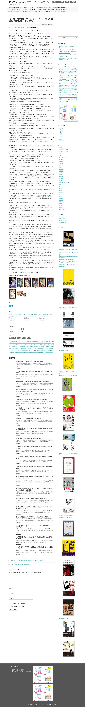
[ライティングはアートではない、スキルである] (68, 454)
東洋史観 (61, 176)
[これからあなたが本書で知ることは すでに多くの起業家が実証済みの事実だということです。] (63, 350)
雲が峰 (47, 350)
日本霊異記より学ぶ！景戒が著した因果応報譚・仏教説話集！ (33, 381)
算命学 (60, 188)
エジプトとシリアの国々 (40, 341)
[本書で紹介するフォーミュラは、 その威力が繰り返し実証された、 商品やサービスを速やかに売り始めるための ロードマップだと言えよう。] (68, 451)
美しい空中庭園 (32, 350)
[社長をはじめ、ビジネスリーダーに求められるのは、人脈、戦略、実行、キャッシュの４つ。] (68, 557)
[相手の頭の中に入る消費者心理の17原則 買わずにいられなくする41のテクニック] (68, 328)
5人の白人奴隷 (13, 341)
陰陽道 (60, 202)
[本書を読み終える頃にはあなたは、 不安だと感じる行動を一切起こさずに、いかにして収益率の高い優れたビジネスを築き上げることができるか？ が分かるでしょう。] (66, 259)
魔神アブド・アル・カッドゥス (22, 352)
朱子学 (60, 174)
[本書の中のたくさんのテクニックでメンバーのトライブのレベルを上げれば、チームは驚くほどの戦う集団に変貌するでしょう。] (68, 247)
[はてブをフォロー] (62, 2)
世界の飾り (23, 346)
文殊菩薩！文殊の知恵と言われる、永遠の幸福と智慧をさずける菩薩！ (28, 560)
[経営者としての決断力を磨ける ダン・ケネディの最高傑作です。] (68, 537)
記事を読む (18, 368)
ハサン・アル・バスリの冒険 (36, 343)
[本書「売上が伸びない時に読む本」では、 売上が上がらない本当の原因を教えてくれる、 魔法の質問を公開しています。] (68, 370)
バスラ (45, 343)
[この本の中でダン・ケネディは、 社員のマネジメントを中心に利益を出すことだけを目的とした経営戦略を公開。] (68, 616)
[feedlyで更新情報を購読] (72, 2)
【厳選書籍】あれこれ (28, 7)
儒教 (60, 155)
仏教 (60, 153)
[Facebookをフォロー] (57, 2)
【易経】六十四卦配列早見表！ (14, 11)
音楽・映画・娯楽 (61, 11)
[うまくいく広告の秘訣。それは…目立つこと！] (68, 257)
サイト (10, 598)
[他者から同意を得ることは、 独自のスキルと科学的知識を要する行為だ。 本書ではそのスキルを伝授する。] (68, 577)
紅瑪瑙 (26, 350)
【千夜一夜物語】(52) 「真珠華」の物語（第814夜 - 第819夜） (45, 316)
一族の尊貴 (18, 346)
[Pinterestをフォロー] (67, 2)
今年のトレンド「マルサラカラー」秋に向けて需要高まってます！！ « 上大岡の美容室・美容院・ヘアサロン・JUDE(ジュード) (68, 71)
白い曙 (17, 350)
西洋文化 (61, 194)
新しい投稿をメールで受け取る (18, 606)
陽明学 (60, 203)
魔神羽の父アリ (34, 352)
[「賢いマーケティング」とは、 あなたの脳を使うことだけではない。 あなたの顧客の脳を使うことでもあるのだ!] (68, 286)
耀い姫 (38, 350)
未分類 (60, 173)
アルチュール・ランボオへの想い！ (67, 49)
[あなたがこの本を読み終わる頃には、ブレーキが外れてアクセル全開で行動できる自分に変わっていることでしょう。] (68, 254)
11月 (61, 129)
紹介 (56, 11)
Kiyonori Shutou (49, 352)
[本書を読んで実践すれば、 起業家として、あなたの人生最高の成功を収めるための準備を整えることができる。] (68, 305)
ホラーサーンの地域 (37, 344)
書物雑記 (51, 24)
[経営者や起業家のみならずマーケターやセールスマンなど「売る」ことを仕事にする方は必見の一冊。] (68, 494)
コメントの (63, 220)
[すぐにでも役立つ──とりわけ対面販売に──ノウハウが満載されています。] (66, 515)
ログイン (61, 216)
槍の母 (46, 348)
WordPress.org (62, 222)
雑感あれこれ (62, 207)
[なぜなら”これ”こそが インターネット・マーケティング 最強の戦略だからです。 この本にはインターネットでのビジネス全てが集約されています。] (21, 671)
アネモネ (20, 341)
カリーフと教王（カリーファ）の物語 (21, 27)
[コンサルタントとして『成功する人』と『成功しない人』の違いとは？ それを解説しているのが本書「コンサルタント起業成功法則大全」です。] (19, 669)
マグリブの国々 (46, 344)
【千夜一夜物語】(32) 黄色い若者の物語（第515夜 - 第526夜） (15, 316)
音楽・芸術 (61, 209)
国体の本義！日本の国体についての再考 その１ (29, 438)
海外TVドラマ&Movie (64, 182)
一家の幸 (13, 346)
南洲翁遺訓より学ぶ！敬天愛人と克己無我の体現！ (30, 361)
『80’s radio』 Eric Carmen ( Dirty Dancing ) (21, 564)
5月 (61, 136)
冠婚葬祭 (61, 161)
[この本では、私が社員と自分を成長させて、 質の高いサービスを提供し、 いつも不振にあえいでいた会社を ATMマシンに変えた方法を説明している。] (68, 250)
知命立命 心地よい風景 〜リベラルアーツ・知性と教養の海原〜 (39, 2)
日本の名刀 (61, 163)
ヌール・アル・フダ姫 (19, 343)
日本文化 (61, 165)
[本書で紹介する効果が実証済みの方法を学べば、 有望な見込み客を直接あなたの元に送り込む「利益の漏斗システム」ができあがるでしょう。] (68, 657)
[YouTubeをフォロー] (69, 2)
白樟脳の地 (22, 350)
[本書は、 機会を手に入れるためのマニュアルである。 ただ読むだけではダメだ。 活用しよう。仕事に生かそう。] (68, 411)
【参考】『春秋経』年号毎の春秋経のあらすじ (58, 7)
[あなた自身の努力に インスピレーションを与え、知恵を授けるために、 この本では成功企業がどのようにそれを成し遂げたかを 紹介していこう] (68, 266)
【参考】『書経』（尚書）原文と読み (16, 9)
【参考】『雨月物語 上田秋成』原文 (46, 9)
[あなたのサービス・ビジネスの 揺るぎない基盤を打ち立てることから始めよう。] (68, 308)
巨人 (49, 346)
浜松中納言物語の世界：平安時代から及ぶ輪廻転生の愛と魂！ (33, 517)
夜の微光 (36, 346)
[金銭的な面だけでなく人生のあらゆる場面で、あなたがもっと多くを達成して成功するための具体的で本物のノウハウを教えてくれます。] (63, 618)
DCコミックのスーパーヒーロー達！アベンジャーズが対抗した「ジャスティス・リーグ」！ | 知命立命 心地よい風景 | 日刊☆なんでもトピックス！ (68, 98)
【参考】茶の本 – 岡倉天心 (61, 9)
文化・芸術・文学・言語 (38, 11)
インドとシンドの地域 (28, 341)
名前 (10, 588)
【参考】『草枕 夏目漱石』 (31, 9)
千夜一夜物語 (30, 346)
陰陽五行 (61, 198)
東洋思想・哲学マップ (48, 11)
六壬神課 (61, 159)
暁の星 (43, 348)
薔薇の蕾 (43, 350)
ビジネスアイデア (63, 149)
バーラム (49, 343)
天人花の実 (41, 346)
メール (11, 593)
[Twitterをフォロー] (54, 2)
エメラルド (48, 341)
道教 (60, 196)
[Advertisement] (68, 25)
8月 (61, 132)
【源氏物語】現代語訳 (26, 11)
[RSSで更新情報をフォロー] (75, 2)
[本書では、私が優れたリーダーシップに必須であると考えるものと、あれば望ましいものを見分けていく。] (68, 375)
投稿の (62, 218)
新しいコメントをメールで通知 (18, 603)
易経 (60, 167)
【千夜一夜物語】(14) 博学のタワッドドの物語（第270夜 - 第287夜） (30, 316)
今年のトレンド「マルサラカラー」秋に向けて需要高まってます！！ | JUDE (68, 82)
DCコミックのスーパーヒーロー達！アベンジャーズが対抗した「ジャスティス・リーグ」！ (68, 94)
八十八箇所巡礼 (63, 157)
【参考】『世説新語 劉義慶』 (40, 7)
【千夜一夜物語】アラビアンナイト (15, 7)
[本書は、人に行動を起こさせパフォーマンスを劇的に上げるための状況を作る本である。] (68, 348)
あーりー (71, 77)
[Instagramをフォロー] (64, 2)
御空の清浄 (14, 348)
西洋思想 (61, 192)
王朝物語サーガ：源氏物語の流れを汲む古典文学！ (30, 418)
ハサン (27, 343)
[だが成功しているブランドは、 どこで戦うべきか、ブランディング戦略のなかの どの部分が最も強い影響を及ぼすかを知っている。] (68, 513)
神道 (60, 184)
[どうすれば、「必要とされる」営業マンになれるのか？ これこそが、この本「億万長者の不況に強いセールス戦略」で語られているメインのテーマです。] (68, 474)
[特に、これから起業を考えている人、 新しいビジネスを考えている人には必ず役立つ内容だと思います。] (68, 431)
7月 (61, 134)
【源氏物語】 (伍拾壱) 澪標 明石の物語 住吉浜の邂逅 (31, 399)
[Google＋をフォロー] (59, 2)
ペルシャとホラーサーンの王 (25, 344)
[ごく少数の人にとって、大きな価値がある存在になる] (65, 517)
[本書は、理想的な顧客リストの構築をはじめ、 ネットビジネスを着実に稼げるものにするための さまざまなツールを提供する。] (67, 392)
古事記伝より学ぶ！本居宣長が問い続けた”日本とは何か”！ (32, 498)
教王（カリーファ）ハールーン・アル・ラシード (29, 348)
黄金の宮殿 (40, 352)
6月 (61, 135)
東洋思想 (61, 180)
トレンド (61, 147)
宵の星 (46, 346)
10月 (61, 131)
